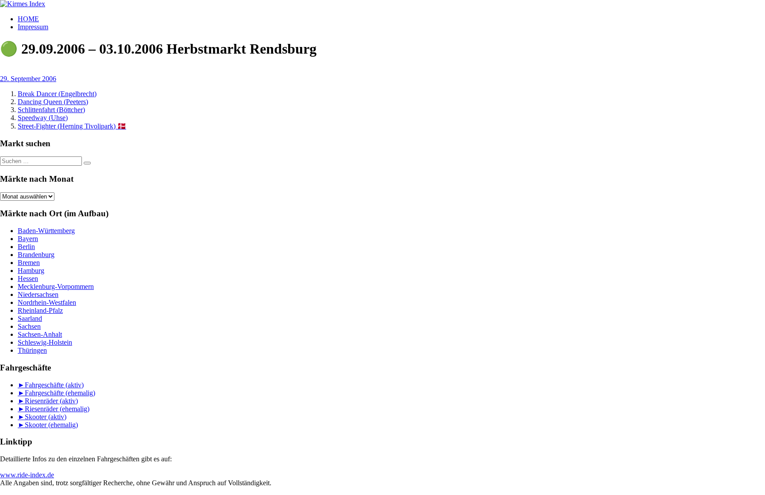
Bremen (29, 262)
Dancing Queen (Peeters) (53, 101)
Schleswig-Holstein (45, 342)
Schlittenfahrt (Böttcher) (51, 109)
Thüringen (32, 350)
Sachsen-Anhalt (40, 334)
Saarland (30, 318)
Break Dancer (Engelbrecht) (57, 93)
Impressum (33, 27)
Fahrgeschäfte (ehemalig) (60, 393)
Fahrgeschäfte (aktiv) (54, 385)
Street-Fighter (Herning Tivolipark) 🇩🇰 (72, 126)
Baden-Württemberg (46, 230)
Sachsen (29, 326)
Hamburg (31, 270)
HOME (28, 19)
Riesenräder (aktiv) (51, 401)
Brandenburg (36, 254)
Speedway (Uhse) (43, 117)
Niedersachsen (38, 294)
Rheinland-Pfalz (40, 310)
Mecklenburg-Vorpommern (56, 286)
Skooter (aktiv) (45, 417)
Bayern (28, 238)
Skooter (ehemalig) (51, 425)
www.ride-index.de (27, 475)
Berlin (26, 246)
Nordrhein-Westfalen (47, 302)
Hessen (28, 278)
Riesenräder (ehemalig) (57, 409)
